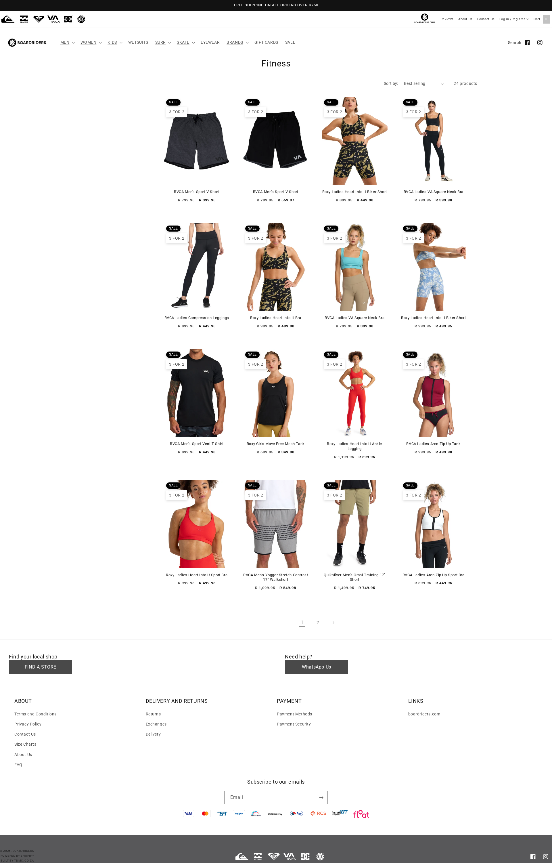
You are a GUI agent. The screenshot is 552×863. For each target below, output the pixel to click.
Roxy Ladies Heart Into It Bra (275, 318)
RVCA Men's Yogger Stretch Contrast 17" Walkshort (275, 577)
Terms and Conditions (35, 714)
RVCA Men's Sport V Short (196, 192)
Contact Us (486, 19)
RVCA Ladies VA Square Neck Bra (433, 192)
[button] (67, 42)
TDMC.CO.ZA (24, 860)
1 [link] (302, 622)
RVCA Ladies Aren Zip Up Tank (433, 444)
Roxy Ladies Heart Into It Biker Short (354, 192)
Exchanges (156, 724)
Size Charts (25, 744)
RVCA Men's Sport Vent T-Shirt (196, 444)
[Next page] (333, 622)
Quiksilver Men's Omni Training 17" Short (354, 577)
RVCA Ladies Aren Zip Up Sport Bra (433, 575)
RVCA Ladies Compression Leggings (196, 318)
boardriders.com (424, 714)
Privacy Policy (27, 724)
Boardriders (23, 850)
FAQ (18, 764)
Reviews (447, 19)
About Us (465, 19)
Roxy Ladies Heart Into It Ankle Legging (354, 446)
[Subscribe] (321, 797)
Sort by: (391, 83)
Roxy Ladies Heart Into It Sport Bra (196, 575)
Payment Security (294, 724)
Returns (153, 714)
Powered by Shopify (17, 855)
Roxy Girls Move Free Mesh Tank (276, 444)
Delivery (153, 734)
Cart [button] (540, 19)
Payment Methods (294, 714)
